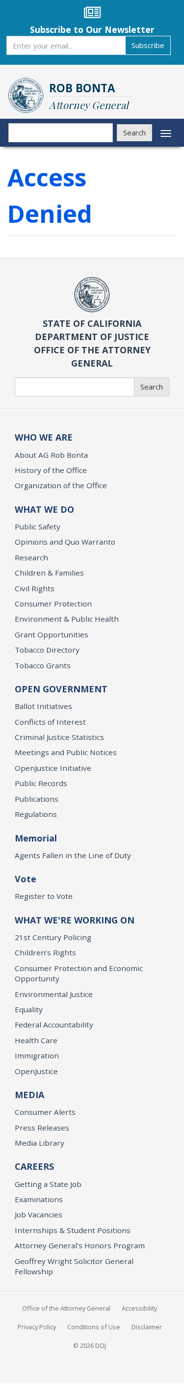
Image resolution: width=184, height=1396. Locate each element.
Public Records (41, 783)
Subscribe (147, 45)
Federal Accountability (54, 1024)
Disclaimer (146, 1326)
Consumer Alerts (45, 1112)
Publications (36, 799)
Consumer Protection (53, 603)
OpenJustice (36, 1071)
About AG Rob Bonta (51, 455)
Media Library (39, 1143)
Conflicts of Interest (50, 722)
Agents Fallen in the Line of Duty (73, 855)
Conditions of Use (93, 1326)
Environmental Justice (54, 994)
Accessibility (139, 1308)
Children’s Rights (45, 952)
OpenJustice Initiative (53, 768)
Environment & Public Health (67, 619)
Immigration (37, 1055)
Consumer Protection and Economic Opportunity (79, 973)
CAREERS (34, 1166)
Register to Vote (44, 896)
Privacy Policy (37, 1326)
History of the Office (51, 470)
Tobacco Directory (47, 650)
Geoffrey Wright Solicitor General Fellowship (74, 1266)
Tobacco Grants (43, 665)
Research (31, 557)
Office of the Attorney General (66, 1308)
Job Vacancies (38, 1214)
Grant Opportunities (51, 634)
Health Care (36, 1040)
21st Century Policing (53, 937)
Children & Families (49, 573)
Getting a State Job (48, 1184)
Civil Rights (34, 588)
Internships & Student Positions (73, 1230)
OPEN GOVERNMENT (61, 689)
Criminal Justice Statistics (59, 737)
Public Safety (37, 526)
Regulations (36, 814)
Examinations (39, 1199)
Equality (29, 1009)
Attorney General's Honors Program (80, 1245)
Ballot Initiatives (43, 706)
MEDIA (29, 1095)
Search (134, 132)
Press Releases (42, 1128)
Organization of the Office (61, 485)
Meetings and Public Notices (66, 752)
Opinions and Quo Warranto (65, 542)
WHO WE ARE (44, 437)
